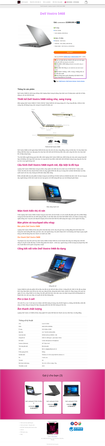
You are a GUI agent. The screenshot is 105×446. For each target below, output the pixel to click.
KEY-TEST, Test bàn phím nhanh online (28, 427)
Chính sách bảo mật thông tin (26, 422)
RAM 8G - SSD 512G (60, 41)
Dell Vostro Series (71, 81)
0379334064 (76, 2)
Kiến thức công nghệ (57, 2)
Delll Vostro (62, 81)
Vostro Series (81, 81)
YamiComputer (24, 2)
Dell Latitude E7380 (71, 401)
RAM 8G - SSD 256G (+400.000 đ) (63, 43)
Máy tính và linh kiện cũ (35, 2)
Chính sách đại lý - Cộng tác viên (27, 425)
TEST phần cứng (23, 432)
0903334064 (69, 2)
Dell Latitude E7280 (52, 401)
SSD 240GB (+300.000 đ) (61, 33)
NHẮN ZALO (67, 56)
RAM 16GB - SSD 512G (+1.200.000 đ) (64, 46)
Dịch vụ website (46, 2)
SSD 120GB (58, 30)
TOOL (21, 434)
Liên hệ (22, 429)
